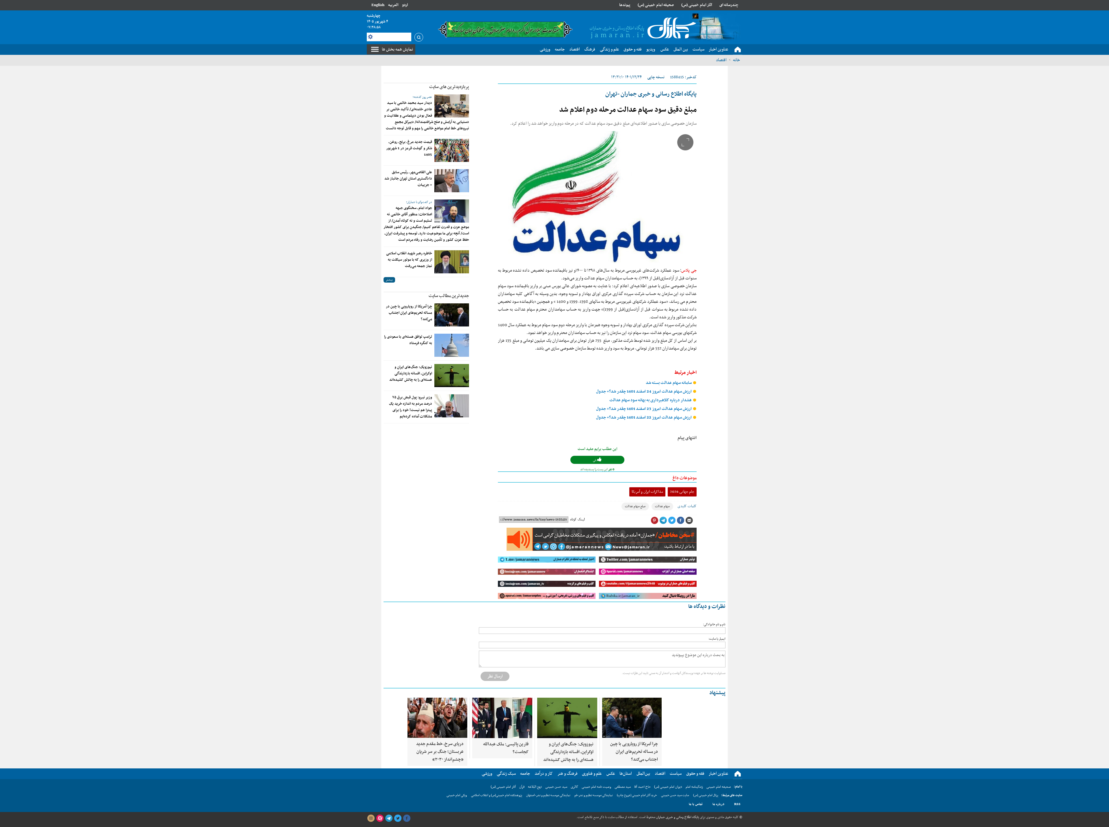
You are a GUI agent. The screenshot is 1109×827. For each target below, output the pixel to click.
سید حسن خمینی (556, 787)
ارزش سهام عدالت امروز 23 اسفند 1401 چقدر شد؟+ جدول (644, 408)
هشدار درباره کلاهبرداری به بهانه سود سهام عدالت (651, 400)
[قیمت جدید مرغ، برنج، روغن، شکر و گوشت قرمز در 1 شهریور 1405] (451, 150)
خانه (736, 60)
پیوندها (624, 5)
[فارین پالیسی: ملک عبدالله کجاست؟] (502, 718)
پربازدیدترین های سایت (449, 87)
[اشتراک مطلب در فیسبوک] (680, 520)
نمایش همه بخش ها (397, 49)
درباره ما (718, 804)
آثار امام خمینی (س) (696, 5)
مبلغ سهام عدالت (635, 506)
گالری (574, 787)
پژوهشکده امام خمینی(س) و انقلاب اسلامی (496, 795)
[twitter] (398, 818)
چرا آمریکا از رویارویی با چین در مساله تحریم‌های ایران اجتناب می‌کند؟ (409, 312)
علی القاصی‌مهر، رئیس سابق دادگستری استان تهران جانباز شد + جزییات (408, 178)
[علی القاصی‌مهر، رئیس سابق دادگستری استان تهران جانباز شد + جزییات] (451, 180)
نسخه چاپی (656, 77)
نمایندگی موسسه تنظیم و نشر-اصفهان (548, 795)
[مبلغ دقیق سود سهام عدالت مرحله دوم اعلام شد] (597, 197)
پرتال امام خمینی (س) (705, 795)
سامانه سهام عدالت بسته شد (669, 383)
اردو (405, 5)
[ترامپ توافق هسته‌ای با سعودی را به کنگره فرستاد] (451, 345)
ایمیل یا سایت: (716, 639)
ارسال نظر (495, 676)
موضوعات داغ (685, 478)
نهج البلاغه (535, 787)
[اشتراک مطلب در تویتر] (672, 520)
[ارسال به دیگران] (689, 520)
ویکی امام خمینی (456, 795)
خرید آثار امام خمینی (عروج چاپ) (637, 795)
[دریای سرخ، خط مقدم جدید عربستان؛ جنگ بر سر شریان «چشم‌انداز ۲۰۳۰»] (437, 718)
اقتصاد (721, 60)
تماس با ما (696, 804)
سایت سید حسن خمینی (675, 795)
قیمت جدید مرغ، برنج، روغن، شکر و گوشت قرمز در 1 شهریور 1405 (409, 148)
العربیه (393, 5)
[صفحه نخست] (737, 49)
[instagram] (371, 818)
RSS (737, 804)
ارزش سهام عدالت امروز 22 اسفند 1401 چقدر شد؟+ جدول (644, 417)
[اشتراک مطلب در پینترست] (654, 520)
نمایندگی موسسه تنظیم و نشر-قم (593, 795)
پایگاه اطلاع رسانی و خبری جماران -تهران (651, 94)
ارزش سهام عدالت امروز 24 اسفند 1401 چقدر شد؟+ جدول (644, 391)
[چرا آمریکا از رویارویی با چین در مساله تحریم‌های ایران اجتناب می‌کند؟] (451, 314)
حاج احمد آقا (642, 787)
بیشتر (389, 280)
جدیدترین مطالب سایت (449, 296)
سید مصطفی (623, 787)
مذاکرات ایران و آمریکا (647, 491)
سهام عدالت (662, 506)
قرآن (521, 787)
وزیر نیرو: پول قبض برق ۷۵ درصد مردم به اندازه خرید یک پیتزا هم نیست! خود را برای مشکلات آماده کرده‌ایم (410, 407)
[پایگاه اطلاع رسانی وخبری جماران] (641, 29)
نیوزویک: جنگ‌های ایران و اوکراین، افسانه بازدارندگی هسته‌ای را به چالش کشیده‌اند (410, 373)
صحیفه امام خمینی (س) (656, 5)
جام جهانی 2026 (682, 491)
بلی (595, 460)
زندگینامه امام (694, 787)
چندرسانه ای (728, 5)
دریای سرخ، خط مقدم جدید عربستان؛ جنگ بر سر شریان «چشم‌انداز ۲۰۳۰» (440, 751)
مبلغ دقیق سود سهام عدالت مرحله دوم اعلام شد (628, 110)
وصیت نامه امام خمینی (596, 787)
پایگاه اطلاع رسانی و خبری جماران (677, 817)
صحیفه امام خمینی (718, 787)
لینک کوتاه (577, 519)
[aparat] (380, 818)
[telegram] (389, 818)
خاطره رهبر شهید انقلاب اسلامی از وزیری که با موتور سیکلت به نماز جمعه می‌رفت (409, 259)
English (377, 5)
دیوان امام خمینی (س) (668, 787)
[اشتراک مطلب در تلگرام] (663, 520)
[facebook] (407, 818)
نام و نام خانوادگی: (714, 624)
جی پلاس (689, 270)
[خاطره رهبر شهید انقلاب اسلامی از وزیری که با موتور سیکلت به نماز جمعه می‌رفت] (451, 261)
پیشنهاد (717, 692)
